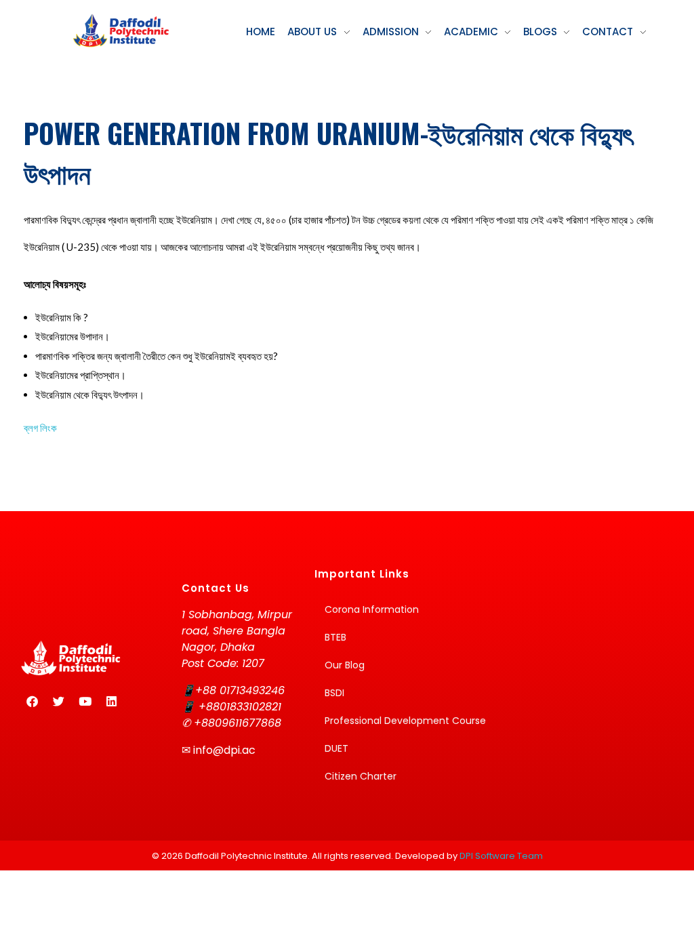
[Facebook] (31, 701)
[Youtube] (84, 701)
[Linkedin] (111, 701)
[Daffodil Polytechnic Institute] (120, 30)
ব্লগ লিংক (40, 428)
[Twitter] (58, 701)
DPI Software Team (501, 855)
